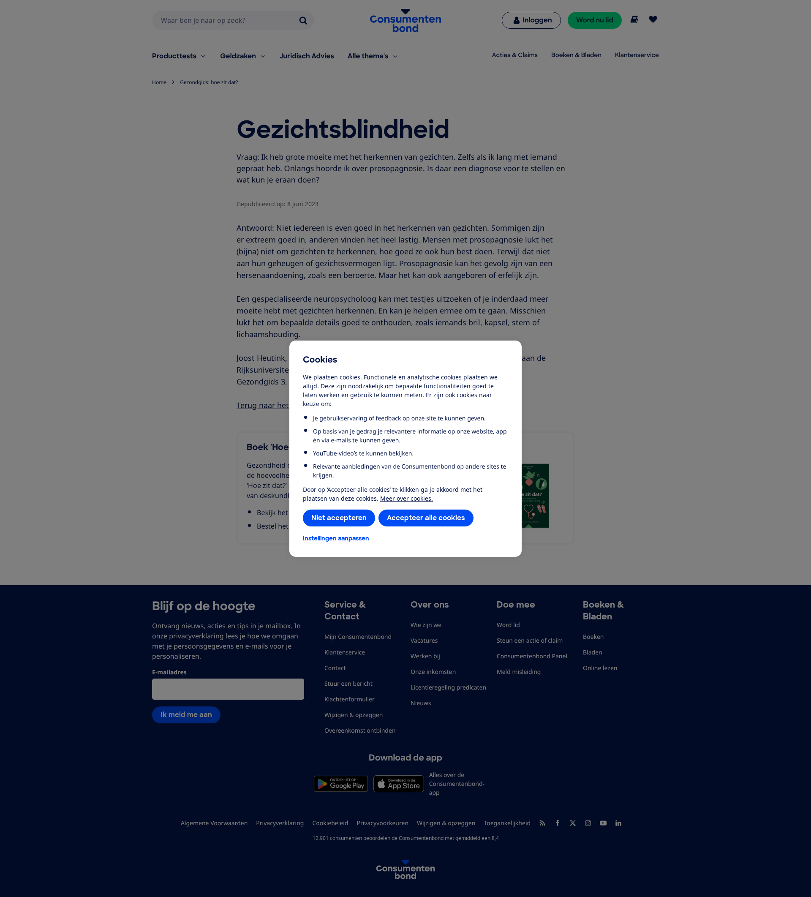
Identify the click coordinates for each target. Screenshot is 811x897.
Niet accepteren (339, 517)
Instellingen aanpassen (336, 538)
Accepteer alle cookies (426, 517)
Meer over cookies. (406, 498)
